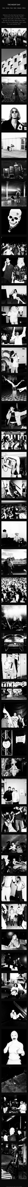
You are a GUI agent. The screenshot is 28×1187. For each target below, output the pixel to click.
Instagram (19, 7)
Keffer (20, 1186)
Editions (24, 7)
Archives (7, 7)
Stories (15, 7)
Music (11, 7)
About (3, 7)
